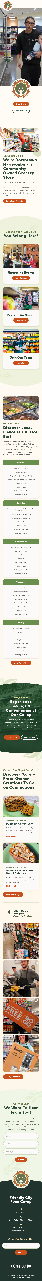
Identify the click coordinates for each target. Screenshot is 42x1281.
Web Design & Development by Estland (23, 1276)
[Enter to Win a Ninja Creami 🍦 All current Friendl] (21, 1053)
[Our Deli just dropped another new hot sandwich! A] (21, 978)
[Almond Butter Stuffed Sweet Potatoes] (21, 853)
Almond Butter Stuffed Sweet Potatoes (20, 872)
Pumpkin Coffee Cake (20, 823)
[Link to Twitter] (24, 1266)
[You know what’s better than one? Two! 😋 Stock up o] (21, 1016)
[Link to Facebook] (13, 1266)
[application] (21, 47)
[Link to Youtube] (29, 1266)
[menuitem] (36, 4)
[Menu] (36, 4)
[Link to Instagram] (18, 1266)
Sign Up (21, 1252)
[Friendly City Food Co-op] (8, 5)
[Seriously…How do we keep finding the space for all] (21, 941)
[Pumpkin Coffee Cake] (21, 806)
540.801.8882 (21, 1212)
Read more (11, 837)
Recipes (23, 821)
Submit (21, 1160)
